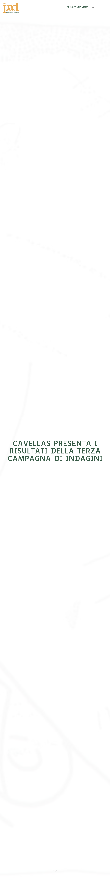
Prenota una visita (77, 7)
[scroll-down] (55, 870)
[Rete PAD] (11, 8)
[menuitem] (93, 6)
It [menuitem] (93, 7)
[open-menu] (102, 7)
